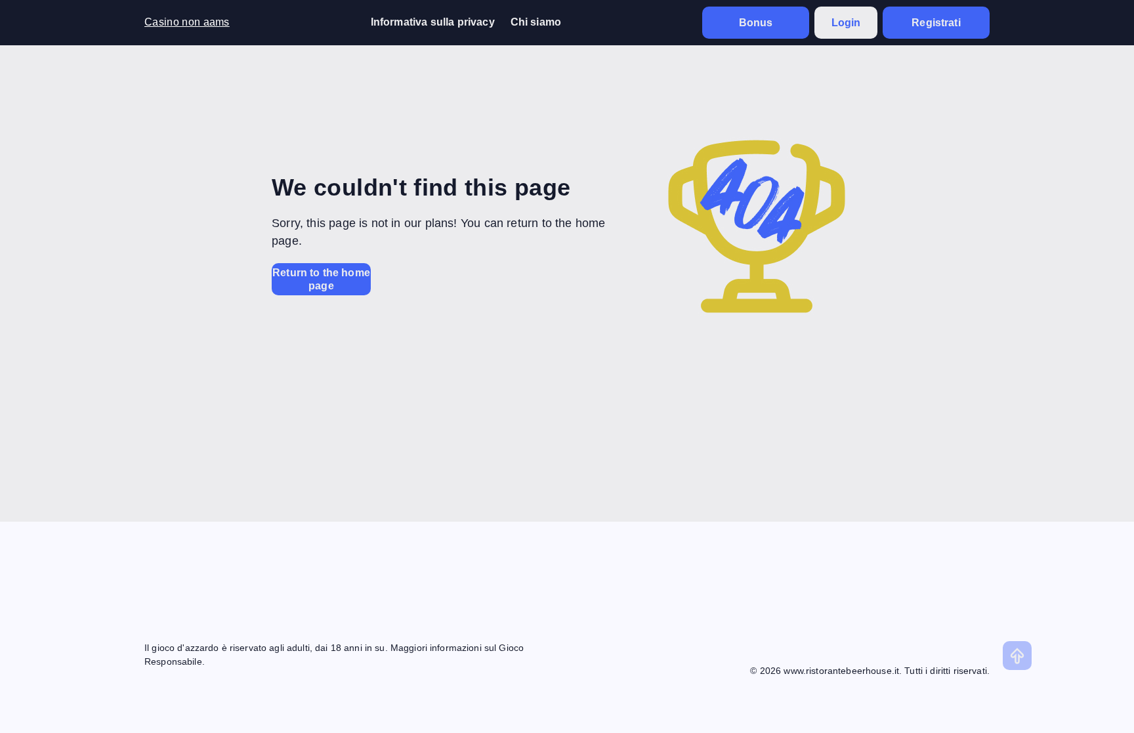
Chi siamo (536, 22)
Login (846, 22)
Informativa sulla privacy (433, 22)
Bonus (756, 22)
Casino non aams (187, 22)
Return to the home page (321, 279)
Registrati (936, 22)
